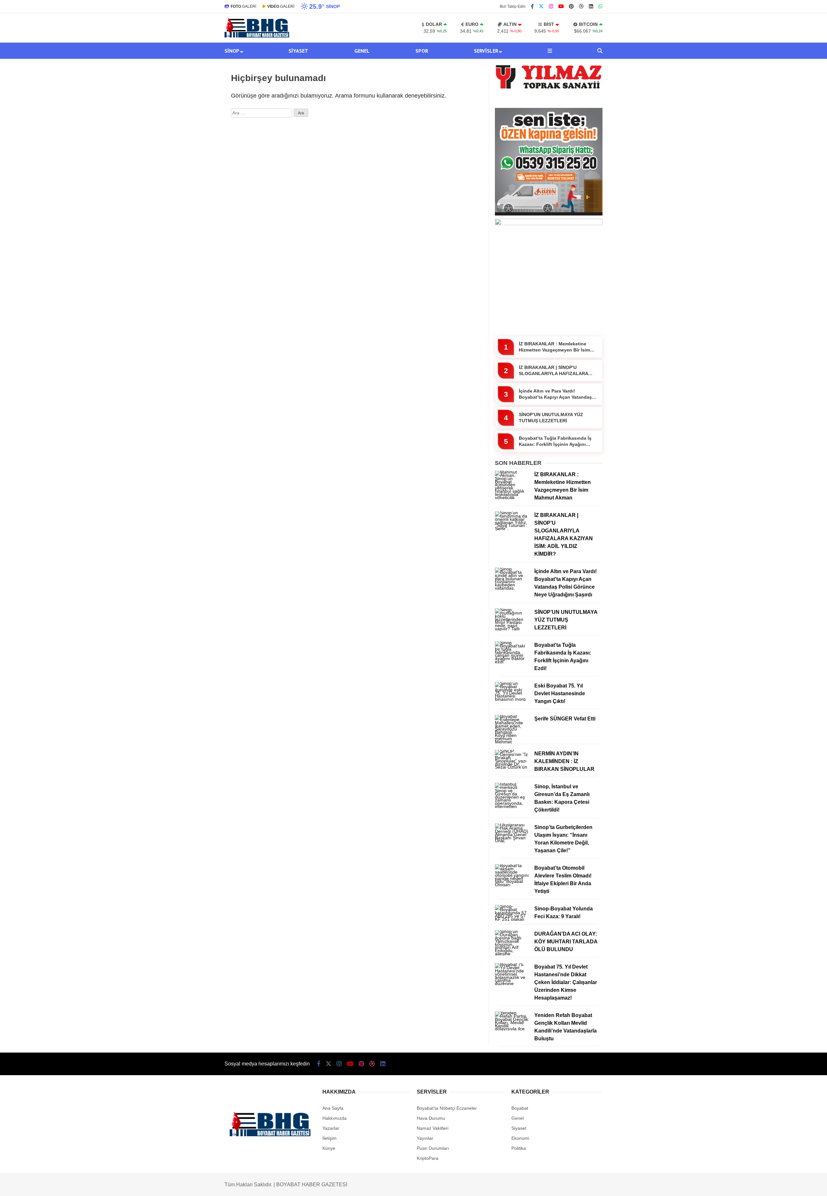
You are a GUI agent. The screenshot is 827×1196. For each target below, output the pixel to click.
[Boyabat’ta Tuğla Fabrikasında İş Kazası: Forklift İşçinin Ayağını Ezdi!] (512, 661)
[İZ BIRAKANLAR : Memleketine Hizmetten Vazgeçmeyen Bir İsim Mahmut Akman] (512, 497)
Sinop (232, 50)
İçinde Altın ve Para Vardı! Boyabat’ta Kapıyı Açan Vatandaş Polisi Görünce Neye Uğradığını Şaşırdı (555, 394)
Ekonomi (520, 1138)
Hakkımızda (334, 1118)
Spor (421, 50)
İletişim (329, 1138)
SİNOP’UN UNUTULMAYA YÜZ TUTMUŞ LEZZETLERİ (551, 418)
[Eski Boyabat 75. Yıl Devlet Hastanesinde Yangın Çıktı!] (512, 699)
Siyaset (298, 50)
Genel (362, 50)
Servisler (486, 50)
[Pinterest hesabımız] (571, 6)
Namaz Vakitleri (432, 1128)
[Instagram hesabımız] (551, 6)
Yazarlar (330, 1128)
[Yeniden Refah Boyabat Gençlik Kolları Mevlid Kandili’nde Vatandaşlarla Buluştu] (512, 1028)
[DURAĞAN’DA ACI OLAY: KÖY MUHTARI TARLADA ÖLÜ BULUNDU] (512, 953)
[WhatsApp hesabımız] (600, 6)
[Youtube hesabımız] (561, 6)
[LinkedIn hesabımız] (591, 6)
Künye (328, 1148)
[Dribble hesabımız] (581, 6)
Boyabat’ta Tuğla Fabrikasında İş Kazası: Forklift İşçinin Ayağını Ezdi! (555, 441)
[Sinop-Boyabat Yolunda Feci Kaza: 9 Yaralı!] (512, 919)
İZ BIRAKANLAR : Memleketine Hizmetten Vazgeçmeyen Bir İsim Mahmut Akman (554, 347)
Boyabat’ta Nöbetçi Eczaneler (447, 1108)
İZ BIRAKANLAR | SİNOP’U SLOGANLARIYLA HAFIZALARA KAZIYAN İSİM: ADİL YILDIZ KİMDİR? (553, 371)
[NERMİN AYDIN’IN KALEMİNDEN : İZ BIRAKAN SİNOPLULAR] (512, 767)
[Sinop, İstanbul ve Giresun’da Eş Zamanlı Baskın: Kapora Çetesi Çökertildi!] (512, 806)
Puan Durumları (433, 1148)
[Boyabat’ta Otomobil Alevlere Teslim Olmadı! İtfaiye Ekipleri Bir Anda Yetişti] (512, 884)
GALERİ (243, 6)
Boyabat (519, 1108)
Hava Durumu (431, 1118)
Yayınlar (425, 1138)
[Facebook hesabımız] (532, 6)
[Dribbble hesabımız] (372, 1064)
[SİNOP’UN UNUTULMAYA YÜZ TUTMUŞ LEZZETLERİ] (512, 628)
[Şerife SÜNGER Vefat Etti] (512, 741)
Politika (518, 1148)
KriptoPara (427, 1158)
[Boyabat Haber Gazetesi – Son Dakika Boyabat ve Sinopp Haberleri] (257, 35)
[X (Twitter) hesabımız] (541, 6)
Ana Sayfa (332, 1108)
